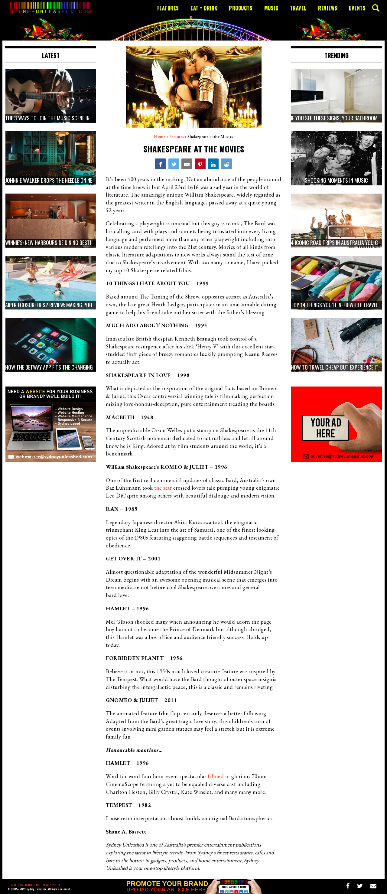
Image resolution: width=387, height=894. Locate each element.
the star (163, 487)
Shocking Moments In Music (336, 180)
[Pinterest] (200, 163)
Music (271, 7)
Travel (298, 7)
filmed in (219, 776)
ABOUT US (17, 885)
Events (357, 7)
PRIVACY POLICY (51, 885)
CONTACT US (32, 885)
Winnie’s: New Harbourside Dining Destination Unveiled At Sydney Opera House (91, 243)
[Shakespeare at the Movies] (160, 163)
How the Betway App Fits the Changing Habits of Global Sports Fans (83, 367)
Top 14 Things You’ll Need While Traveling (338, 305)
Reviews (327, 7)
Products (240, 7)
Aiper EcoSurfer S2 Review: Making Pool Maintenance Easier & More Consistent (94, 305)
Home (159, 136)
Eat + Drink (203, 7)
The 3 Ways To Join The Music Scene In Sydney (55, 118)
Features (168, 7)
